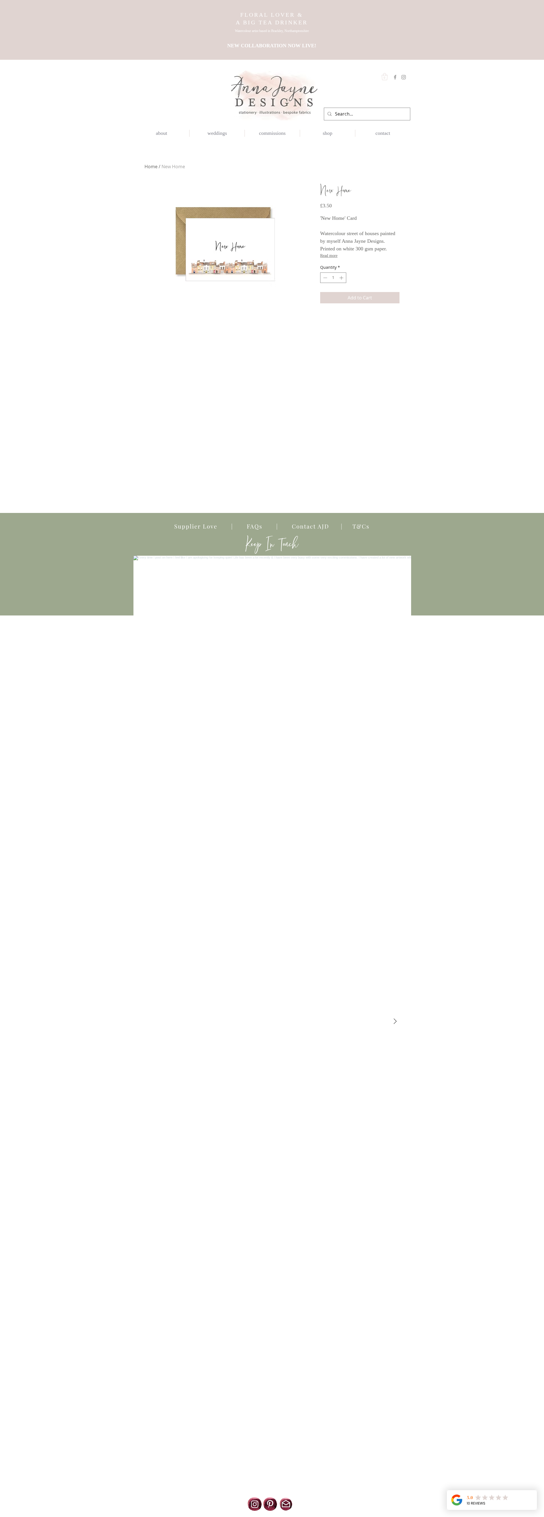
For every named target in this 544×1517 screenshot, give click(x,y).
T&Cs (356, 526)
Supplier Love (202, 526)
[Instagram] (404, 77)
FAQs (254, 526)
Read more (328, 255)
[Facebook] (395, 77)
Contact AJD (308, 526)
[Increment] (341, 278)
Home (151, 166)
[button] (385, 76)
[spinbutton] (333, 278)
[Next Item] (395, 1021)
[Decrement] (324, 278)
